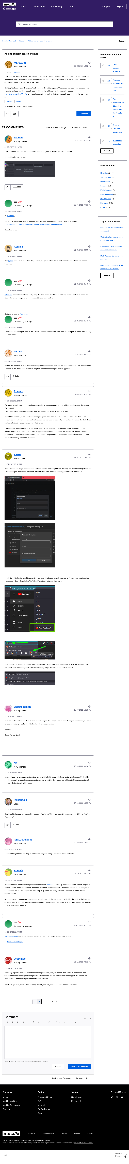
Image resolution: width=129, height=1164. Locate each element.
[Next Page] (61, 1004)
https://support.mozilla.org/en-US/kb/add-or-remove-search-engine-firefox (37, 224)
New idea (25, 314)
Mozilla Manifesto (11, 1104)
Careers (6, 1112)
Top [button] (6, 1158)
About (5, 1100)
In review (104, 186)
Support (106, 6)
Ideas (24, 6)
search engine (29, 106)
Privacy (66, 1137)
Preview (88, 1021)
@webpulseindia (11, 939)
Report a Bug (77, 1104)
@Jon (10, 261)
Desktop (9, 101)
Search (19, 101)
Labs (71, 6)
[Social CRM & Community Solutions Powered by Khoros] (120, 1159)
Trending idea (106, 177)
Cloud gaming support (116, 67)
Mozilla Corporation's (14, 1143)
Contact (94, 1137)
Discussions (39, 6)
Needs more (105, 182)
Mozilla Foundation (11, 1108)
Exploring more (106, 190)
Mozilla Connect (10, 7)
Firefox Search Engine (15, 945)
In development (107, 194)
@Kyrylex (8, 295)
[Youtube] (122, 1100)
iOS (38, 1104)
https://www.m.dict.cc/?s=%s (17, 94)
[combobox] (64, 25)
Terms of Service (50, 1137)
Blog (39, 1116)
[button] (7, 114)
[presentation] (7, 1025)
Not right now (106, 199)
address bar (11, 106)
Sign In (120, 7)
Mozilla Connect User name (118, 128)
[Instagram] (117, 1100)
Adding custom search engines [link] (40, 41)
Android (40, 1108)
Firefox (53, 888)
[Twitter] (112, 1100)
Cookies (80, 1137)
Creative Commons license (91, 1146)
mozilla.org (32, 1137)
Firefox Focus (43, 1112)
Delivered (17, 72)
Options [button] (121, 41)
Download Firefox (45, 1100)
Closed (103, 207)
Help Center (76, 1100)
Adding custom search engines (20, 54)
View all (107, 151)
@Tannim (10, 216)
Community (57, 6)
